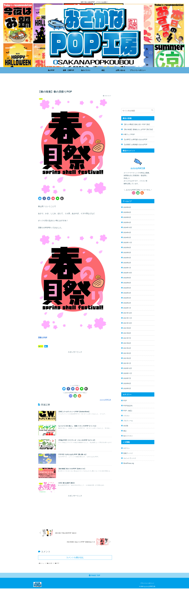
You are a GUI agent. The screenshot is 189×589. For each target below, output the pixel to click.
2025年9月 (127, 207)
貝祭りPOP (42, 337)
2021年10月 (127, 323)
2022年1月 (127, 307)
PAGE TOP (95, 575)
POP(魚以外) (127, 405)
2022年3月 (127, 297)
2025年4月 (127, 222)
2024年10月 (127, 227)
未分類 (125, 425)
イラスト (126, 415)
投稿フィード (128, 453)
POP (41, 346)
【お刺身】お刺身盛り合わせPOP (135, 144)
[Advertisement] (75, 82)
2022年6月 (127, 282)
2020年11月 (127, 373)
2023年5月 (127, 252)
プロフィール (128, 420)
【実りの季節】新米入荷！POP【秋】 (136, 124)
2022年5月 (127, 287)
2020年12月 (127, 368)
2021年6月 (127, 343)
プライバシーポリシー (147, 583)
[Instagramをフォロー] (70, 396)
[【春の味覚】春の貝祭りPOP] (48, 198)
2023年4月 (127, 257)
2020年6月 (127, 383)
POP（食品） (128, 410)
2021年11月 (127, 318)
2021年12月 (127, 313)
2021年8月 (127, 333)
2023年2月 (127, 262)
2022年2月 (127, 302)
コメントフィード (129, 458)
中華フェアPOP (129, 134)
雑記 (124, 430)
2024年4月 (127, 232)
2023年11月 (127, 242)
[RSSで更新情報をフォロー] (79, 396)
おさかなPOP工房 (138, 168)
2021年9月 (127, 328)
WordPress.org (128, 463)
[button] (152, 110)
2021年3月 (127, 353)
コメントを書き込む (75, 557)
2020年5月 (127, 388)
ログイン (126, 448)
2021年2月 (127, 358)
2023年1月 (127, 267)
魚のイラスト (128, 435)
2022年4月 (127, 292)
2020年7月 (127, 378)
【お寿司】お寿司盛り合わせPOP (135, 139)
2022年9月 (127, 277)
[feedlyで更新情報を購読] (75, 396)
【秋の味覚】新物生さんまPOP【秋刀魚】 (138, 129)
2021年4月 (127, 348)
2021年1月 (127, 363)
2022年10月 (127, 272)
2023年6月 (127, 247)
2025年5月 (127, 217)
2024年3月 (127, 237)
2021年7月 (127, 338)
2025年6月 (127, 212)
